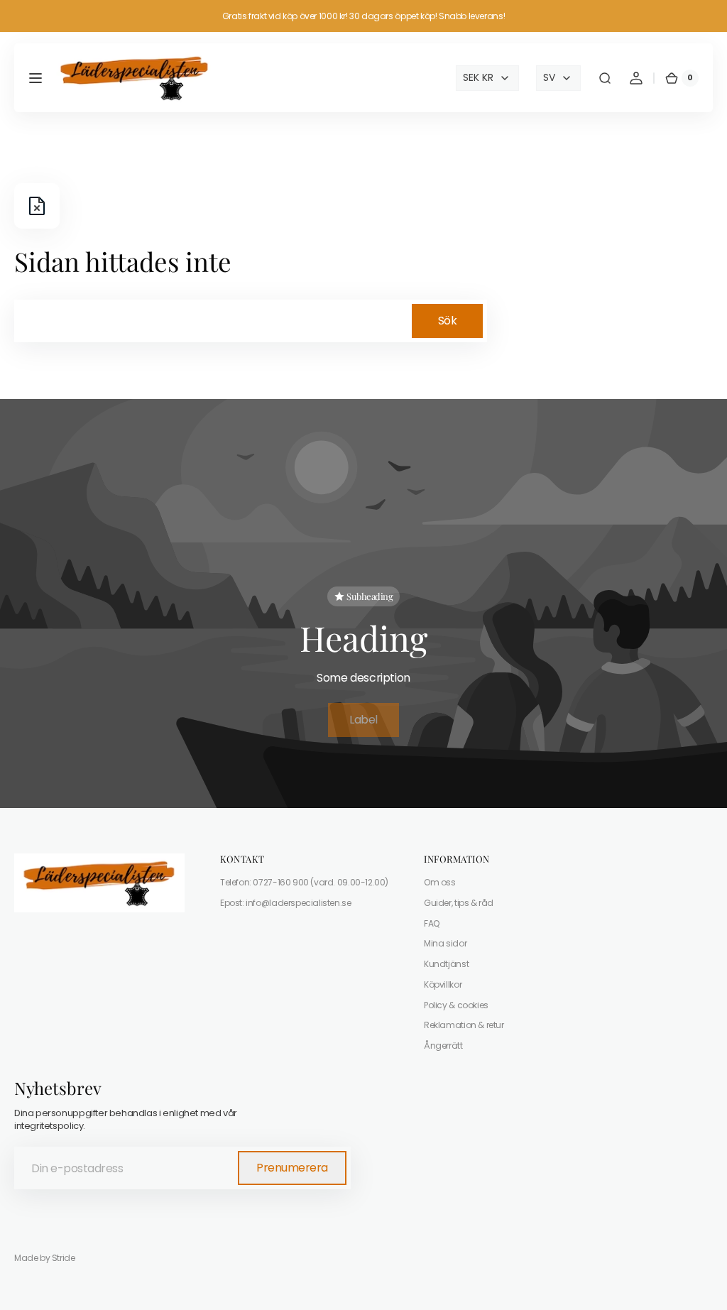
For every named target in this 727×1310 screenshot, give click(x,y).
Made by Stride (44, 1258)
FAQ (431, 923)
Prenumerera (292, 1167)
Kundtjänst (446, 964)
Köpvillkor (442, 984)
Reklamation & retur (464, 1025)
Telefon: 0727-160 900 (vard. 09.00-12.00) (304, 882)
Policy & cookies (456, 1005)
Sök (447, 320)
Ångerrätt (443, 1045)
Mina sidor (445, 943)
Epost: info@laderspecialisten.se (285, 903)
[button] (35, 78)
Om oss (440, 882)
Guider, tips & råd (458, 903)
